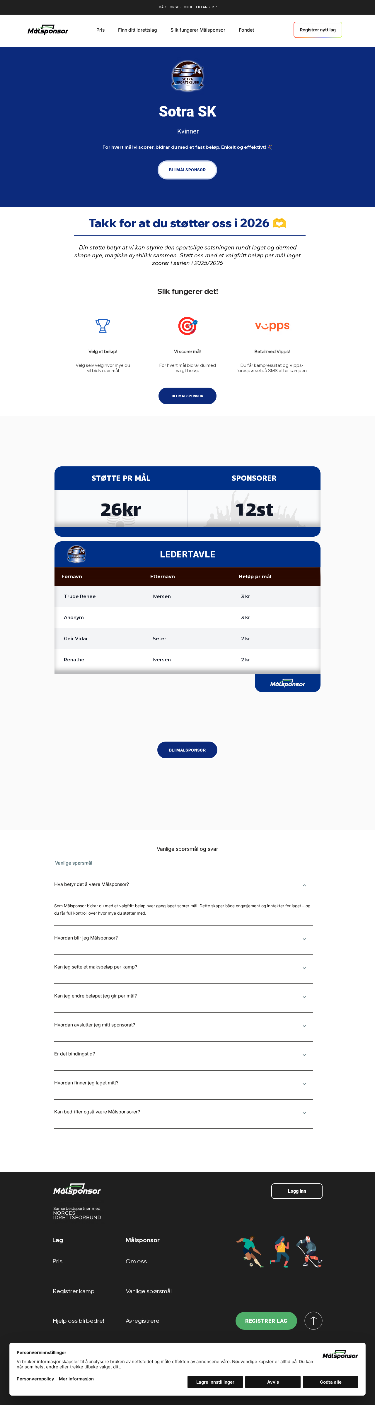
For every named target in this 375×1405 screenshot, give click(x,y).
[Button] (304, 886)
